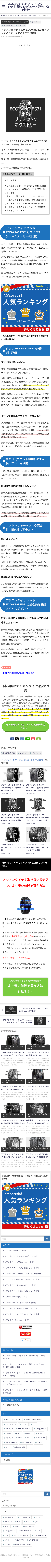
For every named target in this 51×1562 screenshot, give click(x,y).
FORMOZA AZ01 (11, 1442)
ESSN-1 (8, 1433)
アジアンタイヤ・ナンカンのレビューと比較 (20, 1256)
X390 (20, 1438)
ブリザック (9, 1429)
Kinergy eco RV (41, 1429)
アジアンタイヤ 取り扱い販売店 (15, 1250)
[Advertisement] (25, 71)
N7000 (40, 1433)
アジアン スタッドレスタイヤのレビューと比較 (21, 1279)
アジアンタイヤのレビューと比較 (16, 1320)
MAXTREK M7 (27, 1442)
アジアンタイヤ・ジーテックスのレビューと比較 (22, 1273)
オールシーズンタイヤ (13, 1419)
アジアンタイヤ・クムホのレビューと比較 (15, 22)
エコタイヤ (21, 25)
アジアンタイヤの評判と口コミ (15, 1297)
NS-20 (39, 1442)
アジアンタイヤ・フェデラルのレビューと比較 (21, 1314)
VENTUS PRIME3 (24, 1429)
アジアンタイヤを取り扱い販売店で (25, 986)
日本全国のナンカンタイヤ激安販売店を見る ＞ (25, 726)
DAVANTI (29, 1433)
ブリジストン (36, 22)
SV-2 (28, 1438)
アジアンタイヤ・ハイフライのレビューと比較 (21, 1268)
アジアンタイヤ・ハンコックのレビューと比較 (21, 1291)
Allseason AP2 (20, 1447)
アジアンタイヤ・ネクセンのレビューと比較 (20, 1308)
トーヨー (24, 1424)
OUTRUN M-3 (40, 1438)
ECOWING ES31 (9, 25)
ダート (8, 1447)
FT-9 (34, 1424)
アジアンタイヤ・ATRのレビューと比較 (18, 1262)
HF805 (18, 1433)
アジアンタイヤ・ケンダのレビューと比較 (19, 1302)
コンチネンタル (11, 1424)
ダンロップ (9, 1438)
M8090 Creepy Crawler (33, 1419)
